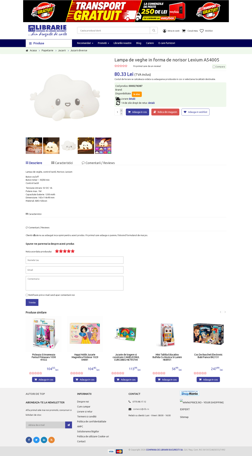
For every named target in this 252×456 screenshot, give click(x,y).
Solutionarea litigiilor (88, 431)
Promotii (102, 43)
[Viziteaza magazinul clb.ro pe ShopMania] (189, 393)
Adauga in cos (139, 112)
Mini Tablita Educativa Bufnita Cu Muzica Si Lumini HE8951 (167, 357)
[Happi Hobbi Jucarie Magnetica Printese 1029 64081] (85, 334)
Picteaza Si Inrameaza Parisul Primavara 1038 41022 (44, 357)
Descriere (35, 163)
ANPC (80, 426)
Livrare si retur (84, 411)
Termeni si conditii (86, 416)
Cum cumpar (83, 406)
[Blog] (51, 440)
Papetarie (47, 50)
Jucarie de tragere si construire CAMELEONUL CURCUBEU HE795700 (126, 357)
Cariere (150, 43)
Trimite (32, 302)
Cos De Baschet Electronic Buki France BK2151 (208, 356)
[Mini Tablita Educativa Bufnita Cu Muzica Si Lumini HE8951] (167, 334)
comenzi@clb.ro (141, 409)
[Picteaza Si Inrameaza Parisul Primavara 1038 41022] (44, 334)
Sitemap (184, 417)
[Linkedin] (44, 440)
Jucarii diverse (78, 50)
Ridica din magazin (167, 112)
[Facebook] (29, 440)
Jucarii (62, 50)
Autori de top (35, 393)
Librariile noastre (122, 43)
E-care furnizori (167, 43)
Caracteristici (63, 163)
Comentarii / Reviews (100, 163)
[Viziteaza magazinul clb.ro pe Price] (203, 402)
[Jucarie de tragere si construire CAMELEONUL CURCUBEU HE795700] (126, 334)
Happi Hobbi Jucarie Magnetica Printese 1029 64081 (85, 357)
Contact (81, 441)
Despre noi (83, 401)
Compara (220, 66)
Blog (138, 43)
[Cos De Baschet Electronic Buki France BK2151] (208, 334)
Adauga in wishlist (197, 112)
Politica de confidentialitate (91, 421)
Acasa (33, 50)
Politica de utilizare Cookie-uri (93, 436)
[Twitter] (36, 440)
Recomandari (84, 43)
